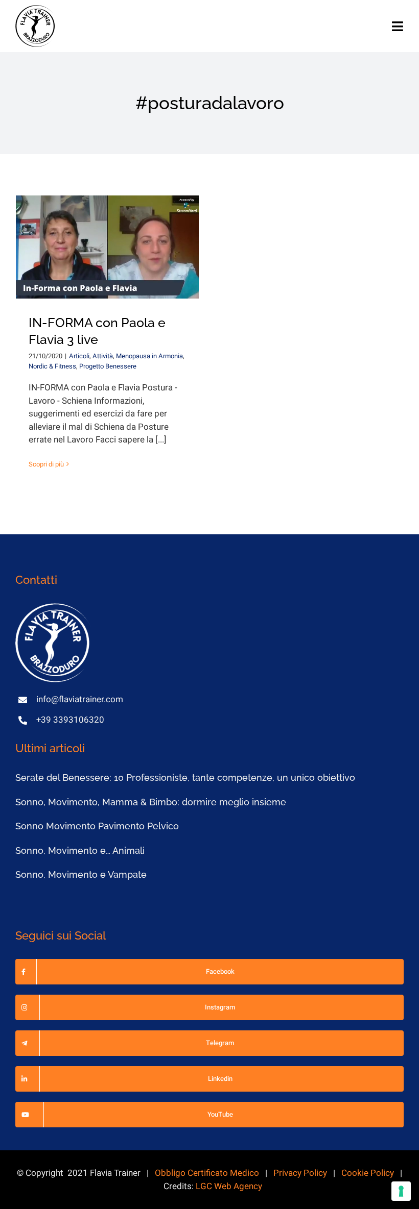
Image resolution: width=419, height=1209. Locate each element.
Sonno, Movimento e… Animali (80, 850)
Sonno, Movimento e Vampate (81, 874)
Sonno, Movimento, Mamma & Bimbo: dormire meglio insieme (150, 802)
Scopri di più (46, 464)
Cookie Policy (367, 1173)
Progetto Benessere (107, 366)
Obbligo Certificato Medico (207, 1173)
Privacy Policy (300, 1173)
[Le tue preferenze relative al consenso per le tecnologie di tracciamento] (401, 1191)
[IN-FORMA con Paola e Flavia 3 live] (107, 246)
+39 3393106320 (70, 719)
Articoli (79, 356)
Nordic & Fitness (52, 366)
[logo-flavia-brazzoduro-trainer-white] (53, 607)
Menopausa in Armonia (149, 356)
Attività (102, 356)
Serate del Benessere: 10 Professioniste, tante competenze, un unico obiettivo (185, 777)
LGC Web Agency (229, 1186)
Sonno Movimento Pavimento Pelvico (97, 826)
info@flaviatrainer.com (79, 699)
